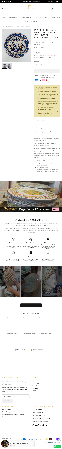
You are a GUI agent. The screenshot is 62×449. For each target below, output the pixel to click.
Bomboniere (36, 383)
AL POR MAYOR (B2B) (42, 17)
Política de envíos (6, 409)
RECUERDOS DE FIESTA (26, 17)
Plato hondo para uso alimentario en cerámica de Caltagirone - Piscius (20, 26)
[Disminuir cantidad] (35, 64)
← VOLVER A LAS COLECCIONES (31, 305)
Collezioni (35, 381)
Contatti (34, 390)
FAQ (3, 416)
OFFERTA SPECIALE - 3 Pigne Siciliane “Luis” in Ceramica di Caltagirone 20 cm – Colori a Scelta (19, 443)
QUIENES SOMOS (55, 17)
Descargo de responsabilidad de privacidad (13, 414)
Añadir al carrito (47, 71)
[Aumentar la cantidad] (41, 64)
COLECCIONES (13, 17)
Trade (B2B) (36, 386)
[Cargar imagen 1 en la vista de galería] (16, 45)
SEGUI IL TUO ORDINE (31, 21)
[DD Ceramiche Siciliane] (31, 8)
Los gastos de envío (50, 55)
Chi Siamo (35, 388)
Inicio (3, 26)
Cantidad (36, 61)
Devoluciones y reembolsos (9, 412)
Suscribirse (7, 401)
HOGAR (4, 17)
